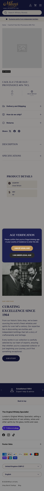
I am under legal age (22, 255)
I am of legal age (22, 248)
